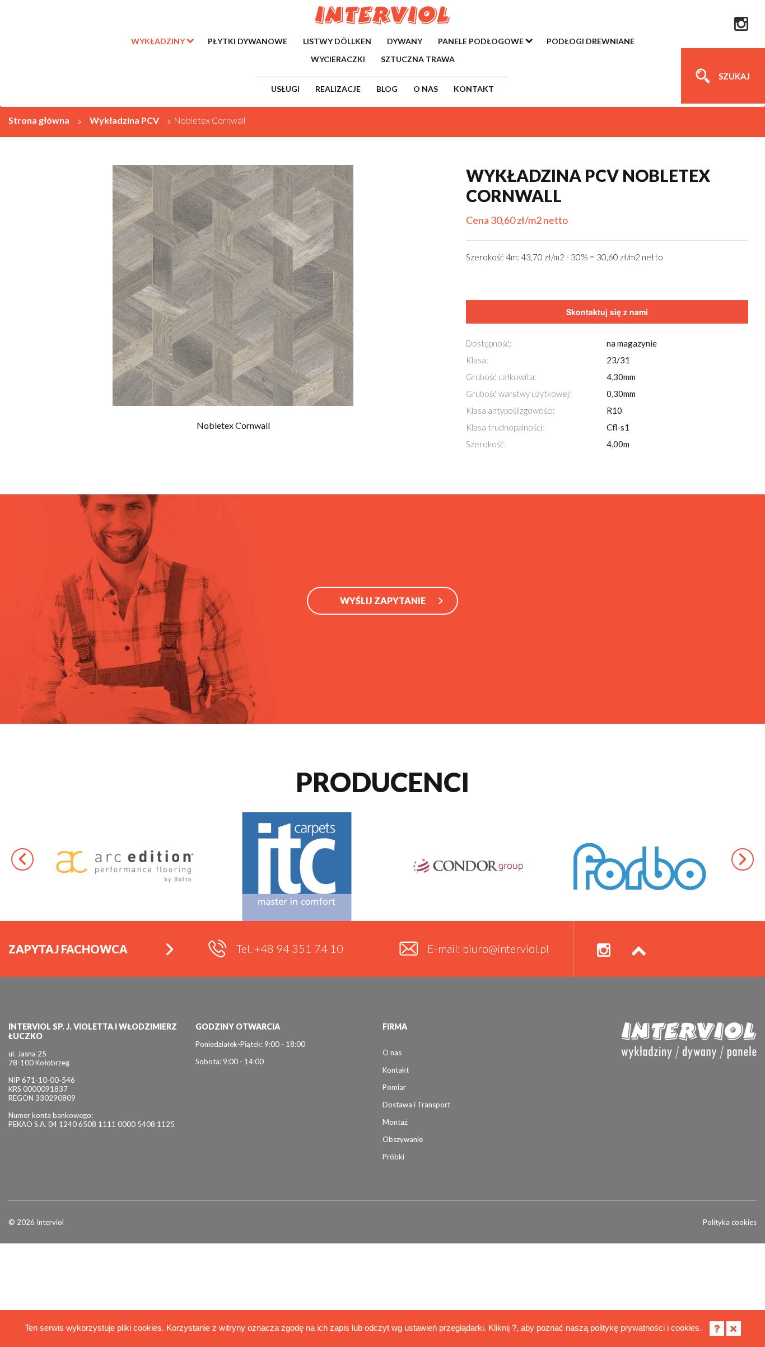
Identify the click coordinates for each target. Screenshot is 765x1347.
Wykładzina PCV (124, 120)
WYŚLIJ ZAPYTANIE (383, 600)
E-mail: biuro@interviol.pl (488, 948)
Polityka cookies (730, 1222)
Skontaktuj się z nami (607, 311)
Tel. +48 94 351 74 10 (289, 948)
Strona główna (38, 120)
